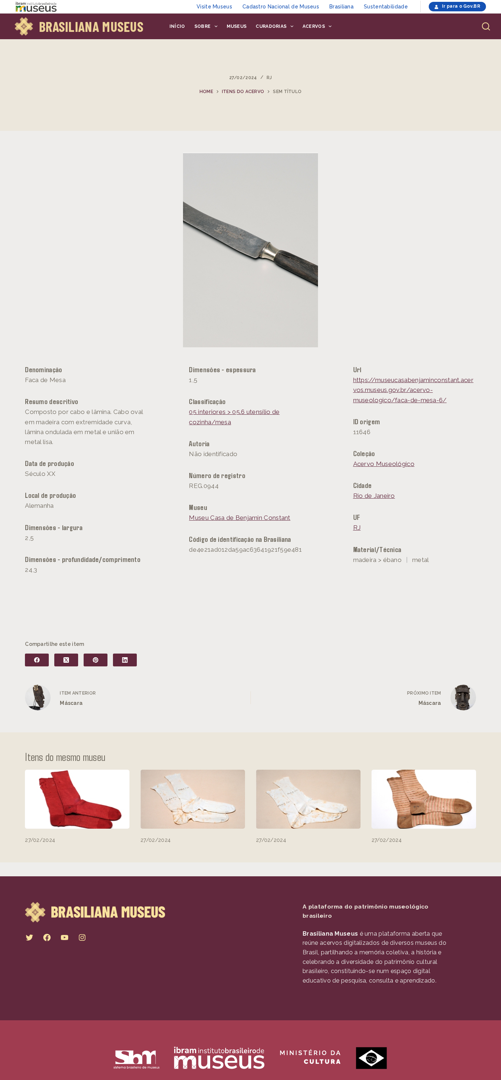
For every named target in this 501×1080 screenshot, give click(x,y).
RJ (269, 77)
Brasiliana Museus (91, 26)
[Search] (486, 26)
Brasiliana (341, 7)
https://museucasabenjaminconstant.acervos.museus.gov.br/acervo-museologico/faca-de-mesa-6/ (413, 389)
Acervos (314, 26)
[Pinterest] (95, 660)
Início (177, 26)
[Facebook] (37, 660)
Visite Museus (214, 7)
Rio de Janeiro (374, 495)
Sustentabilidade (386, 7)
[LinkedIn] (125, 660)
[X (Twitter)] (66, 660)
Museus (237, 26)
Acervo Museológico (383, 463)
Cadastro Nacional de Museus (280, 7)
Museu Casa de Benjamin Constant (239, 517)
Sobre (202, 26)
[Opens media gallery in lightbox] (250, 250)
